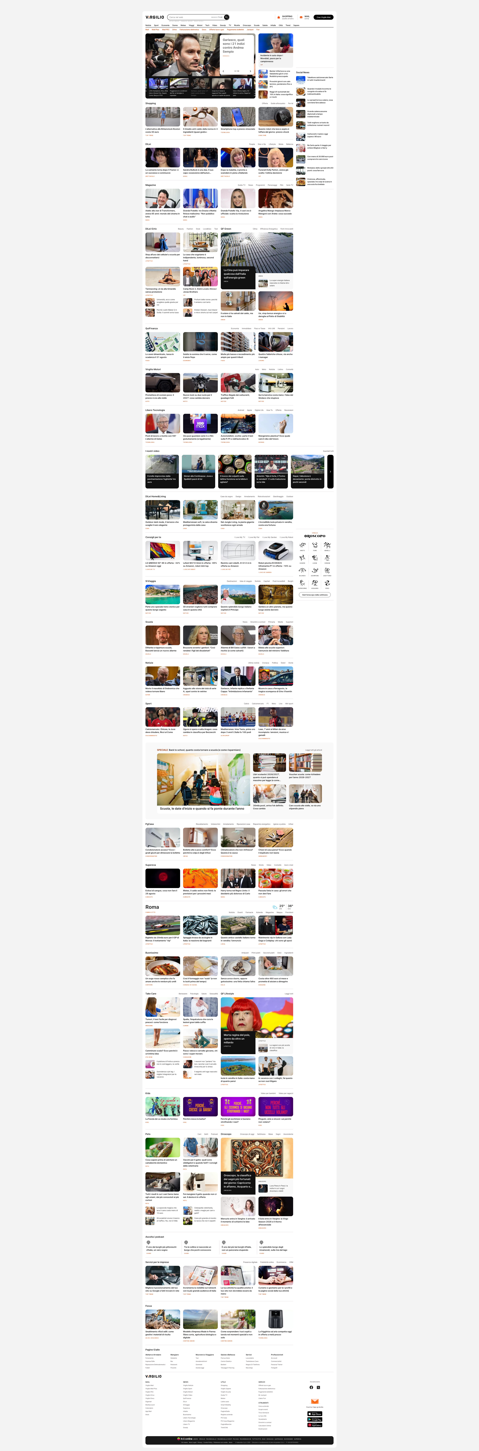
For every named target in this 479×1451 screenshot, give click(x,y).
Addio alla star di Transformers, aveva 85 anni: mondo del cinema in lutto (162, 213)
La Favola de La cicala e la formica (161, 1119)
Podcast (214, 1134)
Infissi (291, 824)
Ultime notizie (253, 663)
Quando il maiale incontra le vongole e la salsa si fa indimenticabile (319, 91)
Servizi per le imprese (157, 1262)
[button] (250, 71)
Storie (290, 663)
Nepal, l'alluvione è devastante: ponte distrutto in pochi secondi (307, 479)
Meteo (183, 25)
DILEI (263, 1439)
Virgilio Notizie (188, 1385)
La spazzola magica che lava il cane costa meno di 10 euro (167, 1210)
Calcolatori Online (264, 1426)
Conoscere (187, 1057)
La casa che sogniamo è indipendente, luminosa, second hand (198, 257)
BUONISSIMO (288, 1439)
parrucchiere (225, 1358)
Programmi (260, 185)
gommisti (199, 1364)
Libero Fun (262, 1398)
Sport (156, 25)
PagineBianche (226, 1424)
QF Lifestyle (227, 993)
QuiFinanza (151, 328)
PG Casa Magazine (227, 1421)
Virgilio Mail (149, 1385)
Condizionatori (151, 856)
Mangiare (175, 1355)
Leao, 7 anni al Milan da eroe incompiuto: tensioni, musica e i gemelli (273, 732)
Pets (147, 1134)
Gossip (223, 25)
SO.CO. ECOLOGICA (152, 1338)
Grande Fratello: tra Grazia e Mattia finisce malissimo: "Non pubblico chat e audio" (199, 213)
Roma (152, 907)
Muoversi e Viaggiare (205, 1355)
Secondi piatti (268, 953)
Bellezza (289, 144)
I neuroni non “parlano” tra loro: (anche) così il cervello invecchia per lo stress (205, 1064)
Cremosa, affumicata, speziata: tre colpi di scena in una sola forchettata (319, 181)
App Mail (148, 1411)
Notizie (148, 25)
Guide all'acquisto (278, 103)
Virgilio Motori (153, 369)
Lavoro (290, 328)
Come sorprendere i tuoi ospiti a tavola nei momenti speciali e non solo (236, 1334)
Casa (147, 528)
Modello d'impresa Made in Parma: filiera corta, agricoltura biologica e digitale (199, 1334)
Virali (225, 56)
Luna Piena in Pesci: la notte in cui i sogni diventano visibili (279, 1188)
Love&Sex (207, 229)
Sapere (296, 25)
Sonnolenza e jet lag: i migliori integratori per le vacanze (166, 1074)
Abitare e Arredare (153, 1355)
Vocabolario (262, 1419)
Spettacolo (149, 176)
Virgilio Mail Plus (151, 1389)
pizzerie (173, 1368)
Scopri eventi (263, 1409)
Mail (147, 29)
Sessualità (214, 994)
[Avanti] (330, 472)
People (252, 144)
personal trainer (276, 1364)
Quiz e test (288, 865)
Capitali (267, 581)
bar (172, 1361)
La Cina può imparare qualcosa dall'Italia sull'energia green (236, 274)
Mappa (279, 912)
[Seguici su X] (318, 1387)
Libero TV (186, 1424)
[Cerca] (226, 17)
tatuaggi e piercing (227, 1368)
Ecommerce (281, 1262)
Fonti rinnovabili (287, 229)
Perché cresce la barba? (194, 1119)
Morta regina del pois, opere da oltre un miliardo (237, 1038)
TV (230, 25)
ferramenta (149, 1358)
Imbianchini (215, 824)
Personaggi (272, 185)
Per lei (290, 103)
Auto (257, 369)
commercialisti (276, 1361)
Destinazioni (232, 581)
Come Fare (262, 135)
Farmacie (249, 912)
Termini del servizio (187, 21)
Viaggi (191, 25)
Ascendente (288, 1134)
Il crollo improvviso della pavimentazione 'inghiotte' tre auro (161, 479)
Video (214, 25)
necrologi (249, 1368)
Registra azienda (227, 1414)
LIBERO (195, 1439)
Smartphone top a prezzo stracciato (238, 129)
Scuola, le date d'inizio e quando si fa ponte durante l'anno (202, 808)
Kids (147, 1093)
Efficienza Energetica (269, 229)
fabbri (147, 1368)
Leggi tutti (289, 994)
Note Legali (192, 1442)
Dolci (279, 953)
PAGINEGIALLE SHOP (224, 1439)
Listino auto (225, 1401)
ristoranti (174, 1364)
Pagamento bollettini (235, 29)
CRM (291, 1262)
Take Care (150, 993)
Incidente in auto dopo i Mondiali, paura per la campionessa (271, 58)
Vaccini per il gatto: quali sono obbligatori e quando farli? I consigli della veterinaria (200, 1163)
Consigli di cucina (190, 985)
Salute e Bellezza (228, 1355)
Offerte (265, 103)
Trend (288, 25)
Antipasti (245, 953)
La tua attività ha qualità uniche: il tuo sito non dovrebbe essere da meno (237, 1291)
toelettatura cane (252, 1361)
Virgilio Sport (187, 1389)
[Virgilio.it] (154, 17)
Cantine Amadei (189, 1341)
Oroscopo (247, 25)
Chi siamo (184, 1442)
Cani (199, 1134)
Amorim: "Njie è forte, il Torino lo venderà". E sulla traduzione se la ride (271, 479)
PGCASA (236, 1439)
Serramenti (262, 856)
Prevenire (149, 1025)
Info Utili (271, 328)
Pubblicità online (267, 1262)
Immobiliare (246, 328)
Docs (204, 29)
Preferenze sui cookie (221, 1442)
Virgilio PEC (149, 1392)
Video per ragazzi (286, 1093)
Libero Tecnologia (155, 410)
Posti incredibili (279, 581)
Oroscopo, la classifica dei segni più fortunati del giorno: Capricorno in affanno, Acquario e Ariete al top (237, 1181)
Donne (175, 25)
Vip (261, 64)
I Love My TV (239, 537)
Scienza (261, 442)
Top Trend (149, 135)
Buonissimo (151, 952)
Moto (264, 369)
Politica (275, 663)
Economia (165, 25)
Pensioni (281, 328)
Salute (265, 25)
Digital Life (259, 410)
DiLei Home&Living (155, 496)
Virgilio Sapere (226, 1389)
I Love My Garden (269, 537)
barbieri (223, 1364)
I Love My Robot (286, 537)
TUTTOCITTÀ (256, 1439)
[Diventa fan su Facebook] (311, 1387)
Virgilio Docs (149, 1398)
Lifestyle (272, 144)
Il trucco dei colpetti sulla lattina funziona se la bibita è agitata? (233, 479)
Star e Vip (262, 144)
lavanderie (250, 1358)
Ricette (237, 25)
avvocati (274, 1358)
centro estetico (226, 1361)
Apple (249, 410)
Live (280, 703)
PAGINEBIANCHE (245, 1439)
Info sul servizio (174, 21)
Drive (174, 29)
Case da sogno (226, 496)
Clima (255, 229)
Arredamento (249, 496)
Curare (185, 1025)
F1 (268, 703)
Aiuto (147, 1414)
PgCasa (149, 824)
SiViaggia (150, 581)
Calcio (246, 703)
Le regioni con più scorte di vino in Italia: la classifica (280, 1047)
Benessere (183, 994)
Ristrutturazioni (264, 496)
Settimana (261, 1134)
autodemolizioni (201, 1361)
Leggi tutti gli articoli (313, 750)
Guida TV (241, 185)
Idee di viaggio (246, 581)
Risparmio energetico (261, 824)
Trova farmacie (263, 1413)
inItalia (273, 25)
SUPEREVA (297, 1439)
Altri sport (289, 703)
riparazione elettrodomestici (155, 1364)
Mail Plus (155, 29)
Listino (280, 369)
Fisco (147, 360)
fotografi (274, 1368)
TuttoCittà (224, 1427)
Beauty (181, 229)
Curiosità (289, 369)
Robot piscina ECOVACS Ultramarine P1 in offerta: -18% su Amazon (274, 566)
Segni (278, 1134)
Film (281, 185)
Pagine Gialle (152, 1349)
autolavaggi (200, 1368)
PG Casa (224, 1418)
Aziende (259, 912)
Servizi (249, 1355)
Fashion (190, 229)
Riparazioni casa (243, 824)
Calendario (149, 1408)
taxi (197, 1358)
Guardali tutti (328, 451)
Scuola (256, 25)
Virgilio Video (187, 1395)
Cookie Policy (207, 1442)
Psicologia (194, 994)
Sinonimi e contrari (257, 622)
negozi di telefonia (253, 1364)
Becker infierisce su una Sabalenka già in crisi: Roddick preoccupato (280, 73)
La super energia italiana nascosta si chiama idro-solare (280, 283)
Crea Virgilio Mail (323, 17)
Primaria (271, 622)
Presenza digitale (250, 1262)
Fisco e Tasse (259, 328)
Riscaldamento (202, 824)
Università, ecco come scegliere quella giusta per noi (167, 302)
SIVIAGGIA (270, 1439)
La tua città (262, 1416)
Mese (270, 1134)
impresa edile (150, 1361)
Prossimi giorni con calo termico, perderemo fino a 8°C (281, 84)
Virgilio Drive (149, 1395)
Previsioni (289, 912)
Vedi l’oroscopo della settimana (315, 595)
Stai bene (148, 1057)
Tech (207, 25)
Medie (280, 622)
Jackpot (250, 29)
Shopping (224, 1385)
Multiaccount (150, 1405)
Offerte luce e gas (216, 29)
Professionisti (277, 1355)
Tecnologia (225, 132)
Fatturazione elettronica (189, 29)
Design (238, 496)
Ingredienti (288, 953)
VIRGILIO (202, 1439)
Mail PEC (165, 29)
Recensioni (288, 410)
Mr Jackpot (262, 1395)
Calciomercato (258, 703)
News (250, 185)
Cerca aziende (263, 1406)
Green (226, 281)
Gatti (206, 1134)
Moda (281, 144)
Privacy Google (198, 21)
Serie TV (289, 185)
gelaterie (174, 1358)
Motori (199, 25)
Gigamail (148, 1401)
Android (241, 410)
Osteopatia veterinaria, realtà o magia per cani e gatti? (204, 1210)
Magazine (150, 185)
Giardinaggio (278, 496)
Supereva (150, 865)
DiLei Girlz (151, 228)
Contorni (149, 985)
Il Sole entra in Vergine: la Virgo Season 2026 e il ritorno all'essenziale (273, 1221)
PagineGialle (225, 1411)
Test (216, 229)
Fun (257, 29)
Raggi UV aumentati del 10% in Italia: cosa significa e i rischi (281, 94)
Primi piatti (256, 953)
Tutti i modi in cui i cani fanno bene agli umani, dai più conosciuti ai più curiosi (162, 1197)
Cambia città (150, 912)
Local (223, 944)
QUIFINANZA (279, 1439)
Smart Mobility (226, 1405)
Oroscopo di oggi (247, 1134)
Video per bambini (268, 1093)
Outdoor (289, 496)
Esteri (283, 663)
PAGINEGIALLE (211, 1439)
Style (198, 229)
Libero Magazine (189, 1421)
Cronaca (265, 663)
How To (269, 410)
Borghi (290, 581)
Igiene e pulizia (279, 824)
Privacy (200, 1442)
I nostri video (152, 451)
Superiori (289, 622)
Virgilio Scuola (226, 1392)
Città (281, 25)
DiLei (148, 144)
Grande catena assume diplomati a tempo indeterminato (317, 114)
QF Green (226, 228)
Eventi (240, 912)
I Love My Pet (253, 537)
